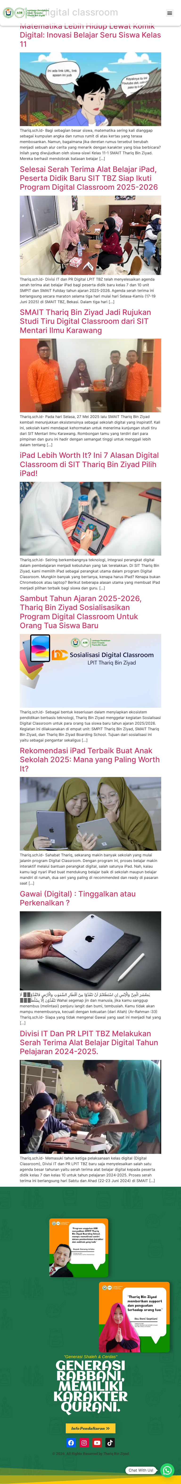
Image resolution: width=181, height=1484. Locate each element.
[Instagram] (84, 1442)
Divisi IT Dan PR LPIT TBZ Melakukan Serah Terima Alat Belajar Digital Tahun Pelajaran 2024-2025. (89, 1042)
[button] (170, 13)
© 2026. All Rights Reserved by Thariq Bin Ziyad (90, 1454)
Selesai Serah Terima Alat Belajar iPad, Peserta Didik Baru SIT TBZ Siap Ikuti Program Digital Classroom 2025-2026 (89, 178)
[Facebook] (71, 1442)
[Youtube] (97, 1442)
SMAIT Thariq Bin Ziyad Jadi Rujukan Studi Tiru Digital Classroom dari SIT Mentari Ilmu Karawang (85, 321)
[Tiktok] (110, 1442)
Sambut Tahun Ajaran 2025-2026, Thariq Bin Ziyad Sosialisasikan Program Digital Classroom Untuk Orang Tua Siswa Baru (81, 612)
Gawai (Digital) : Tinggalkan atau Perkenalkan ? (78, 898)
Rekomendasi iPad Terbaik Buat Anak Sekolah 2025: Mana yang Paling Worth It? (90, 759)
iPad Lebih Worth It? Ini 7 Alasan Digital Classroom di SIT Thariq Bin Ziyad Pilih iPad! (89, 464)
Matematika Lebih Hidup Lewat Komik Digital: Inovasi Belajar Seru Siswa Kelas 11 (90, 35)
